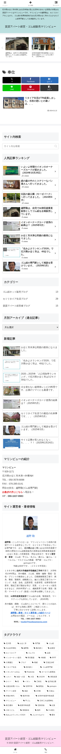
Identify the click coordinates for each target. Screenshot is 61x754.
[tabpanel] (17, 47)
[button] (49, 88)
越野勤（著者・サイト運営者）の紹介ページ (30, 613)
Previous (2, 48)
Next (58, 48)
